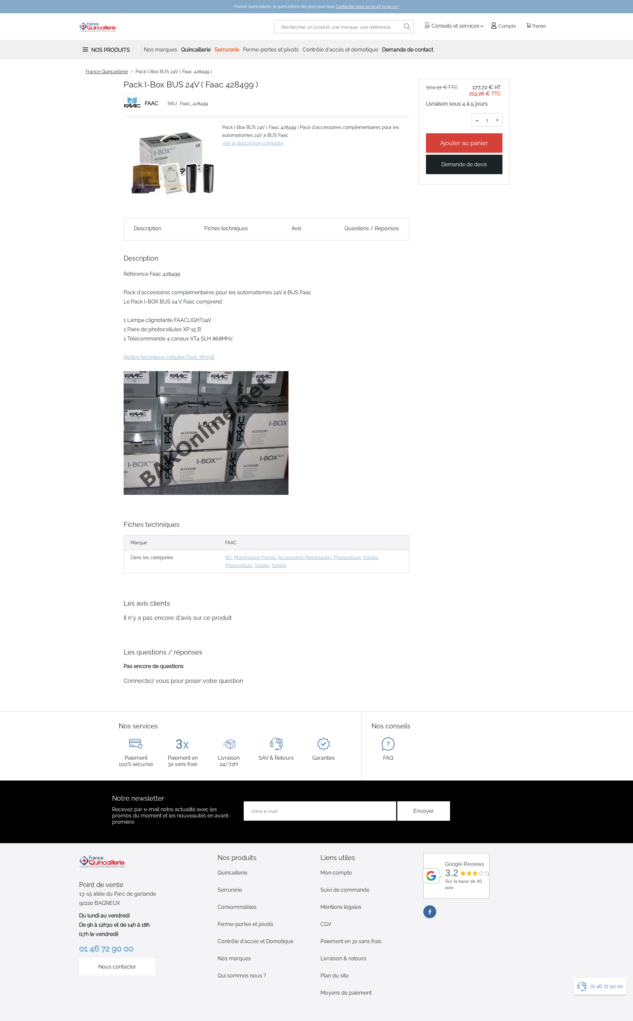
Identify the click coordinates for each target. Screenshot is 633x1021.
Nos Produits (110, 50)
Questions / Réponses (372, 228)
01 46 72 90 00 (606, 986)
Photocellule (347, 557)
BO (228, 557)
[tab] (265, 857)
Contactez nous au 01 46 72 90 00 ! (367, 6)
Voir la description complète (252, 143)
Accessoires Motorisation (304, 557)
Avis (296, 228)
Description (147, 228)
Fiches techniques (226, 228)
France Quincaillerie (107, 71)
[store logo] (97, 26)
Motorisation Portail (255, 557)
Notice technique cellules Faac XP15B (169, 357)
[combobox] (344, 26)
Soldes (370, 557)
